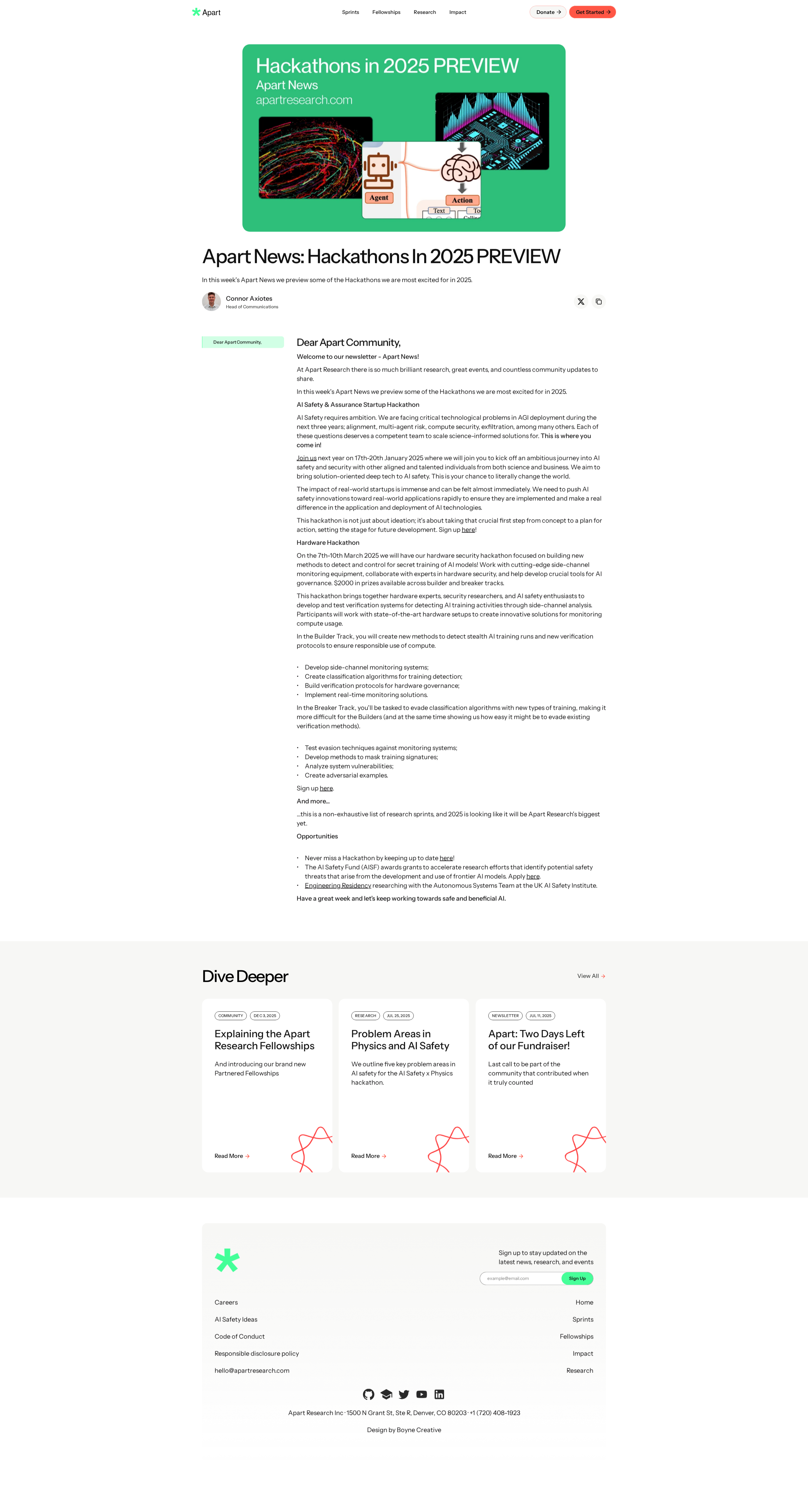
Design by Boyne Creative (404, 1430)
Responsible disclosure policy (257, 1353)
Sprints (583, 1319)
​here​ (468, 529)
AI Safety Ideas (236, 1319)
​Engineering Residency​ (338, 885)
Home (584, 1302)
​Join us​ (307, 458)
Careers (226, 1302)
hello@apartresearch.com (252, 1370)
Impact (583, 1353)
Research (580, 1370)
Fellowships (576, 1336)
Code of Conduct (240, 1336)
